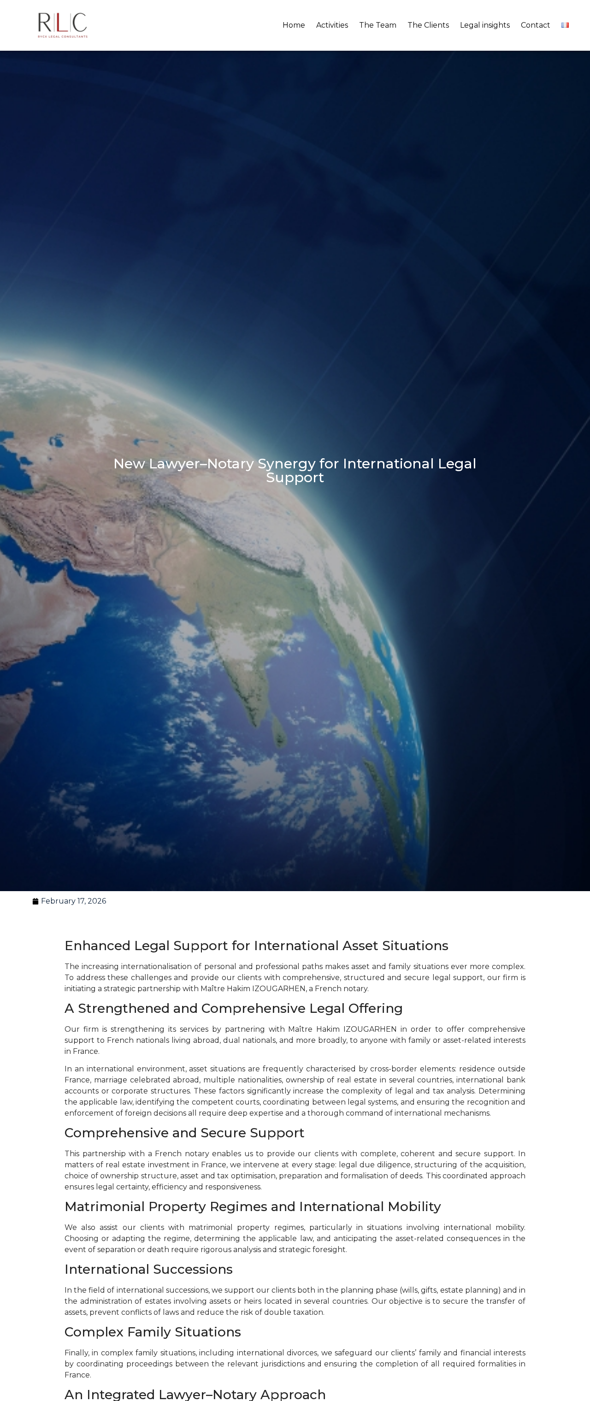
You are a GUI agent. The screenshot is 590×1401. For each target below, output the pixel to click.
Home (294, 25)
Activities (332, 25)
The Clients (428, 25)
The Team (377, 25)
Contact (535, 25)
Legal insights (485, 25)
